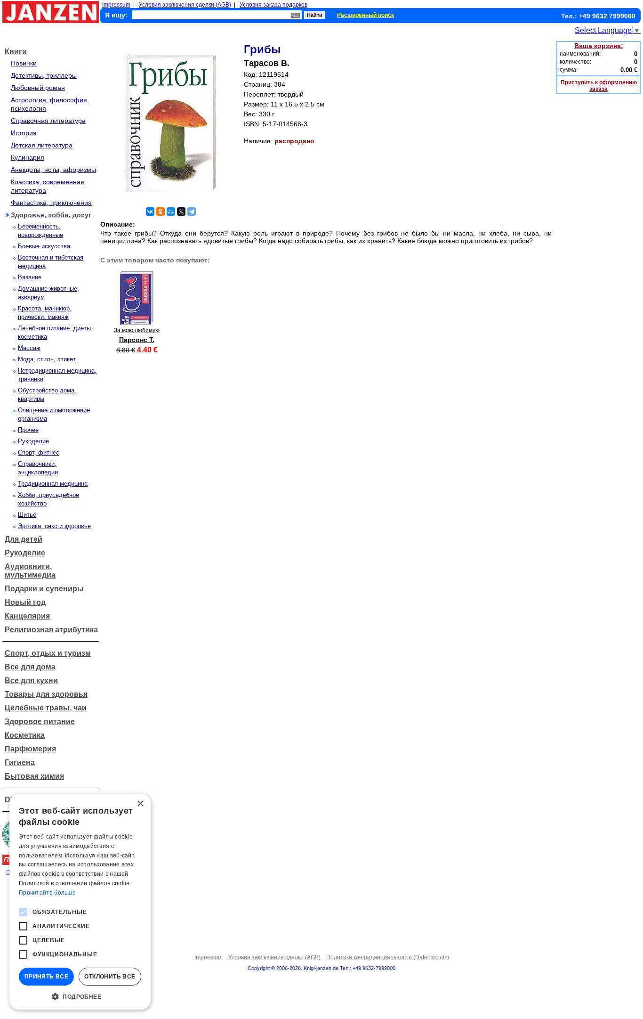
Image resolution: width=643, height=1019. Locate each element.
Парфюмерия (30, 749)
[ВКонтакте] (150, 211)
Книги (16, 52)
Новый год (25, 602)
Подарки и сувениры (44, 589)
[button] (80, 996)
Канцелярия (27, 616)
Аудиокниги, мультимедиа (30, 570)
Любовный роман (38, 87)
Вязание (29, 277)
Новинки (24, 63)
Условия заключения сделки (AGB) (185, 4)
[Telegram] (191, 211)
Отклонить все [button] (109, 976)
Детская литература (41, 145)
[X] (181, 211)
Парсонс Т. (136, 339)
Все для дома (30, 667)
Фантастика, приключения (51, 202)
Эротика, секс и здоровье (54, 526)
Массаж (29, 347)
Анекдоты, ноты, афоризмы (53, 169)
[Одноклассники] (160, 211)
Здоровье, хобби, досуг (51, 215)
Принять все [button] (46, 976)
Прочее (28, 429)
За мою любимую (137, 330)
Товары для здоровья (46, 694)
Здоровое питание (40, 721)
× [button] (140, 803)
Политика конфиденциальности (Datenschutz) (387, 957)
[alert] (80, 902)
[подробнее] (137, 322)
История (24, 133)
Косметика (25, 735)
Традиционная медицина (53, 483)
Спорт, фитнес (38, 452)
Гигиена (20, 762)
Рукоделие (33, 441)
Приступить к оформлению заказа (599, 85)
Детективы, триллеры (44, 75)
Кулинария (27, 157)
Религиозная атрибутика (51, 630)
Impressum (116, 4)
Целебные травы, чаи (46, 708)
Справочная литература (48, 120)
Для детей (23, 539)
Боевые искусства (44, 246)
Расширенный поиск (365, 15)
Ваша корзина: (598, 45)
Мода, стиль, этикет (47, 359)
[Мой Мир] (171, 211)
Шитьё (27, 514)
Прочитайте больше (47, 892)
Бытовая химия (34, 776)
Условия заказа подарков (273, 4)
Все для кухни (31, 681)
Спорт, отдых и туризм (48, 653)
